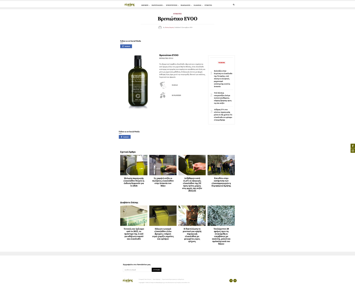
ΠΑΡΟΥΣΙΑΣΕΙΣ (157, 5)
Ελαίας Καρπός (169, 27)
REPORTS (144, 5)
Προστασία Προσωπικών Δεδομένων (173, 279)
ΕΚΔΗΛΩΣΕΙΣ (185, 5)
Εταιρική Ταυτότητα (145, 279)
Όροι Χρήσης (156, 279)
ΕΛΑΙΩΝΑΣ (197, 5)
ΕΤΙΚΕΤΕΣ (208, 5)
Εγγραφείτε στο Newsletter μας (137, 264)
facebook (127, 46)
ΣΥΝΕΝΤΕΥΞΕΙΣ (171, 5)
